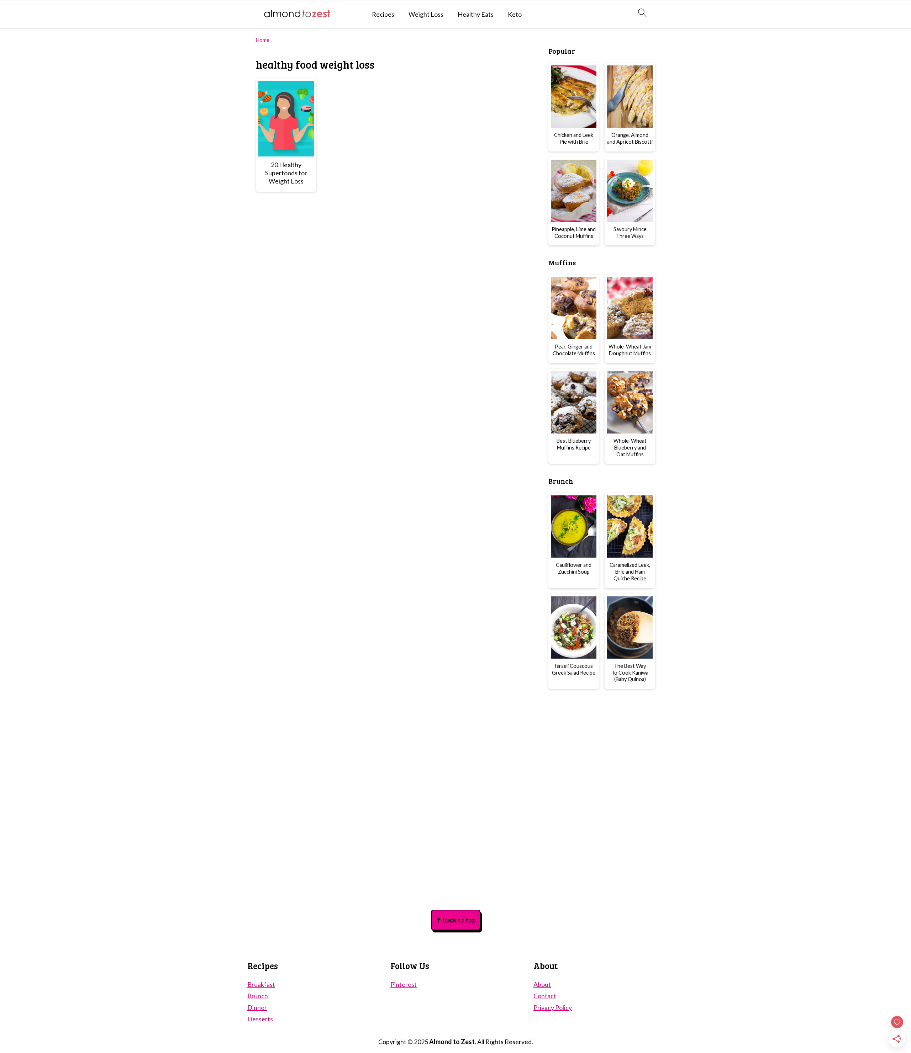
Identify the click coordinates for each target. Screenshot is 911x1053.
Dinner (257, 1007)
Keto (515, 14)
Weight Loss (426, 14)
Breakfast (261, 984)
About (542, 984)
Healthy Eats (476, 14)
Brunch (257, 996)
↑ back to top (456, 920)
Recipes (383, 14)
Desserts (260, 1019)
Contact (544, 996)
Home (262, 40)
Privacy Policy (552, 1007)
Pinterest (403, 984)
